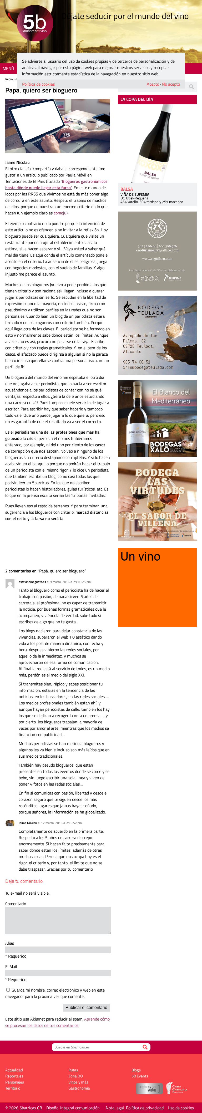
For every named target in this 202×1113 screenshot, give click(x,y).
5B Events (140, 1076)
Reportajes (14, 1076)
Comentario (15, 903)
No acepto (171, 84)
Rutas (73, 1070)
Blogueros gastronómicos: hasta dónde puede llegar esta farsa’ (57, 184)
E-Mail (11, 966)
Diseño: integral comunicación (73, 1108)
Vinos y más (78, 1082)
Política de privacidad (145, 1108)
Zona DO (75, 1076)
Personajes (14, 1082)
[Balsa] (157, 143)
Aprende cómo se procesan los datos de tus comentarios (57, 1022)
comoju (60, 213)
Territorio (12, 1088)
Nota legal (115, 1108)
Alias (9, 943)
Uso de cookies (181, 1108)
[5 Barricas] (35, 24)
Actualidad (14, 1070)
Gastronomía (79, 1088)
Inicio (9, 79)
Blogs (136, 1070)
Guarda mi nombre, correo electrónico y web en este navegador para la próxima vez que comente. (55, 993)
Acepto (153, 84)
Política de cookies (38, 84)
